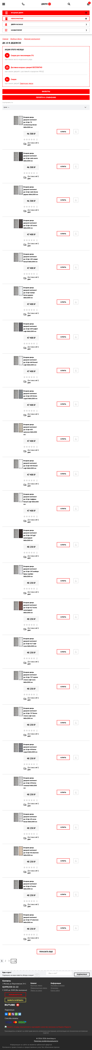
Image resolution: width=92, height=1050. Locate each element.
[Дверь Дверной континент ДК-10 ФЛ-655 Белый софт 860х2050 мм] (18, 464)
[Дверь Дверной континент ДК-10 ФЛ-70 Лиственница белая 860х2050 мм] (18, 120)
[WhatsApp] (16, 1014)
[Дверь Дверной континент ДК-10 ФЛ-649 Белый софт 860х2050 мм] (18, 360)
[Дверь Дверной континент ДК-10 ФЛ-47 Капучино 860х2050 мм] (18, 918)
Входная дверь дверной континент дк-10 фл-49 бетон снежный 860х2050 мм (30, 783)
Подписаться (82, 974)
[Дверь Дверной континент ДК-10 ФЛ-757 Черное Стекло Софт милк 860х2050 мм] (18, 675)
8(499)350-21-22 (10, 987)
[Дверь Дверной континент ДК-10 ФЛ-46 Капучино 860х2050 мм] (18, 851)
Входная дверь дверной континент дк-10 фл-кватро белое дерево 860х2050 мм (30, 293)
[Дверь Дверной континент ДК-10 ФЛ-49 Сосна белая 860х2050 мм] (18, 817)
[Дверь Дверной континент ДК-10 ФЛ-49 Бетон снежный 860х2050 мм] (18, 781)
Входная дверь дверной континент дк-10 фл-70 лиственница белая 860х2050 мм (30, 122)
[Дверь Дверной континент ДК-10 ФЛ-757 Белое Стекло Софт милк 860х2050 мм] (18, 711)
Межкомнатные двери (39, 988)
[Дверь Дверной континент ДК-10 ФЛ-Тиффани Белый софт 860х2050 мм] (18, 497)
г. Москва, (14, 984)
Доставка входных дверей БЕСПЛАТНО (26, 67)
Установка (54, 988)
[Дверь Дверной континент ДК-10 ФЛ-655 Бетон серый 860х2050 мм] (18, 394)
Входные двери (36, 985)
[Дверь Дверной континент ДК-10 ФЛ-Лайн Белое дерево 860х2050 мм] (18, 190)
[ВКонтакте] (6, 1014)
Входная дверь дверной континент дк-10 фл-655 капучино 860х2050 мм (30, 430)
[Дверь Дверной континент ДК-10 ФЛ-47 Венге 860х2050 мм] (18, 884)
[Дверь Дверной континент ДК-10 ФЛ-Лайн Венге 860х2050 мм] (18, 156)
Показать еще (46, 951)
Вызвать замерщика (15, 1000)
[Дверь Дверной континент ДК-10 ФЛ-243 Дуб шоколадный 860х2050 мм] (18, 533)
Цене (6, 107)
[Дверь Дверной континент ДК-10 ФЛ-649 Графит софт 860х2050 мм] (18, 327)
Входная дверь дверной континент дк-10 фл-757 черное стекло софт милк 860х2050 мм (30, 677)
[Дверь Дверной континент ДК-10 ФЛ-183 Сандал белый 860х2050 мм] (18, 257)
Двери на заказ (36, 990)
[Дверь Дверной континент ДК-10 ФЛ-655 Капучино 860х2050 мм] (18, 427)
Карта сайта (55, 990)
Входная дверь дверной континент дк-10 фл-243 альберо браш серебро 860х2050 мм (31, 571)
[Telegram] (19, 1014)
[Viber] (13, 1014)
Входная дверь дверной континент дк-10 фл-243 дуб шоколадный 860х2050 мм (30, 535)
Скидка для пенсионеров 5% (22, 55)
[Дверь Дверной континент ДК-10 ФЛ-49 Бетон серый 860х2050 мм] (18, 747)
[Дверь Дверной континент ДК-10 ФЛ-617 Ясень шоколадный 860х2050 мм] (18, 605)
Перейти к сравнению (46, 97)
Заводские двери (26, 83)
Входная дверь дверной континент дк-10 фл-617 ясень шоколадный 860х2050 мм (30, 608)
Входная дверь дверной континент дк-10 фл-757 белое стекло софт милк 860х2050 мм (30, 713)
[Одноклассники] (9, 1014)
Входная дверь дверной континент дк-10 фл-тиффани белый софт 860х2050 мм (31, 499)
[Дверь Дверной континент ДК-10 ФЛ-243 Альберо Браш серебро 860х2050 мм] (18, 569)
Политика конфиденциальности (46, 1041)
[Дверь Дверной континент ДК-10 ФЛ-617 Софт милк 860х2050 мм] (18, 642)
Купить (63, 132)
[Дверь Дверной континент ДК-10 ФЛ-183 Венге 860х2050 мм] (18, 223)
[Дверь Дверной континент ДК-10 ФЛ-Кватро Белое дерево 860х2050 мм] (18, 291)
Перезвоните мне (15, 995)
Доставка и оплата (57, 985)
